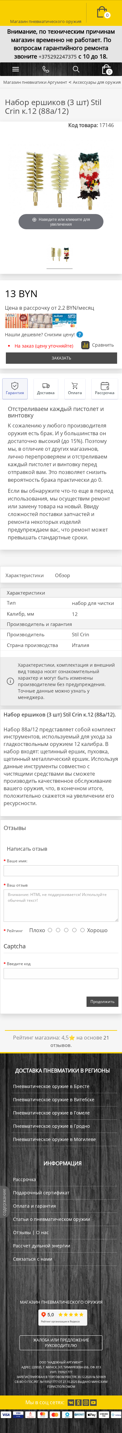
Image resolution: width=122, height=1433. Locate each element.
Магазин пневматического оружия (45, 18)
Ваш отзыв (17, 885)
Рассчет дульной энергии (41, 1246)
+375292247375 (58, 56)
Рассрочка (24, 1179)
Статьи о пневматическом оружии (51, 1219)
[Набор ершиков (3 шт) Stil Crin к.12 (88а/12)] (59, 255)
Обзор (62, 575)
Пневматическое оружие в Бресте (51, 1086)
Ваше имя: (17, 861)
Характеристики (25, 575)
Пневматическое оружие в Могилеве (54, 1139)
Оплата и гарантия (34, 1206)
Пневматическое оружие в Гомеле (51, 1113)
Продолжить (102, 1001)
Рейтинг (15, 930)
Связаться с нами (32, 1259)
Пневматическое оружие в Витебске (53, 1099)
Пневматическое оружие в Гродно (51, 1126)
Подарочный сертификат (41, 1193)
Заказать (61, 358)
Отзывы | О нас (31, 1232)
